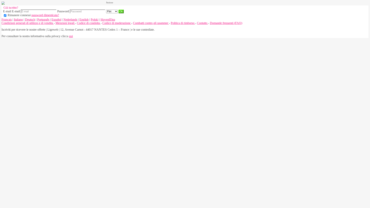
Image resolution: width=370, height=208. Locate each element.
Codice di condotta (89, 23)
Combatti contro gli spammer (151, 23)
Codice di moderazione (116, 23)
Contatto (202, 23)
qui (71, 36)
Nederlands (70, 19)
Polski (94, 19)
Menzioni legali (65, 23)
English (84, 19)
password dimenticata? (45, 15)
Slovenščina (107, 19)
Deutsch (30, 19)
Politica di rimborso (183, 23)
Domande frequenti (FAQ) (226, 23)
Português (43, 19)
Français (7, 19)
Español (56, 19)
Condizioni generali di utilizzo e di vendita (28, 23)
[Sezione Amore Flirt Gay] (112, 11)
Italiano (18, 19)
